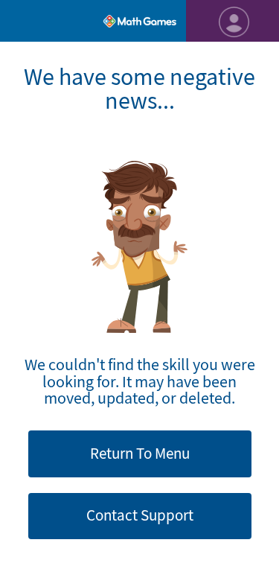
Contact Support (139, 515)
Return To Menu (140, 453)
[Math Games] (139, 21)
